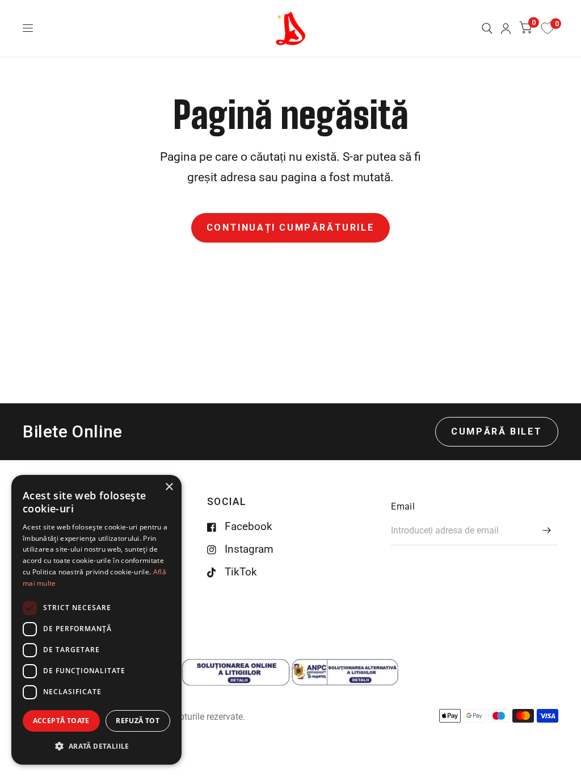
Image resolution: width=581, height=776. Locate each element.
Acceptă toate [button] (61, 720)
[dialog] (96, 620)
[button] (96, 746)
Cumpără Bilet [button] (496, 431)
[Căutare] (487, 28)
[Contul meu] (505, 28)
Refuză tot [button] (137, 720)
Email (403, 506)
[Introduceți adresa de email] (547, 530)
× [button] (169, 487)
